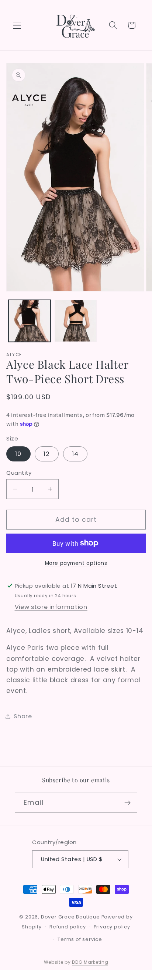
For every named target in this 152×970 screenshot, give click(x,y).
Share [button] (23, 716)
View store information (51, 607)
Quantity (19, 473)
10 (18, 454)
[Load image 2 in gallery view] (76, 321)
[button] (17, 25)
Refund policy (67, 927)
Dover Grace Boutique (70, 917)
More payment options (76, 563)
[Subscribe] (127, 803)
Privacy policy (112, 927)
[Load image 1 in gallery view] (29, 321)
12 (47, 454)
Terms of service (80, 939)
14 (75, 454)
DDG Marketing (90, 962)
